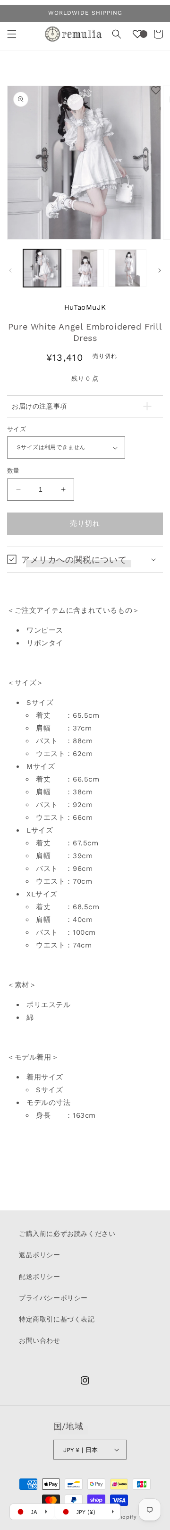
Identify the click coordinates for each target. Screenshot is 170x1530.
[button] (11, 34)
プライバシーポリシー (53, 1298)
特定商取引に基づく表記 (57, 1319)
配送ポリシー (39, 1276)
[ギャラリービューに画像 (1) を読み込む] (42, 268)
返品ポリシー (39, 1255)
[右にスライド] (159, 270)
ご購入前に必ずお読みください (67, 1233)
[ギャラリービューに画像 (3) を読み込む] (127, 268)
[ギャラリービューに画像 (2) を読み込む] (84, 268)
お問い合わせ (39, 1340)
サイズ (16, 429)
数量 (13, 470)
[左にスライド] (10, 270)
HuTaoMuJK (85, 307)
